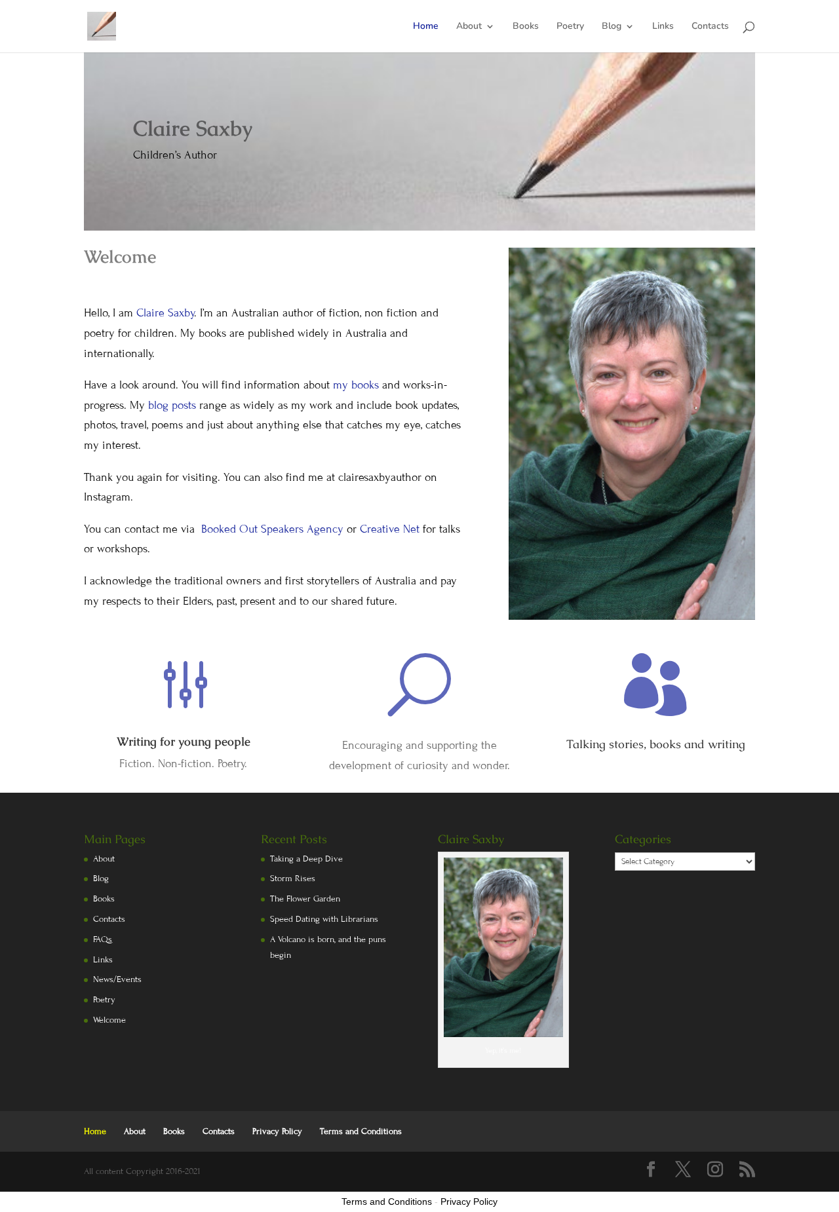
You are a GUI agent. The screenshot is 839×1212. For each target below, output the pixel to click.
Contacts (710, 27)
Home (426, 27)
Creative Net (390, 529)
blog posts (172, 405)
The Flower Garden (305, 899)
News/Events (117, 979)
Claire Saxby (165, 313)
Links (663, 27)
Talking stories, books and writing (655, 743)
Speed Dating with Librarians (324, 919)
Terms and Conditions (361, 1131)
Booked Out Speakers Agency (274, 529)
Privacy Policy (277, 1131)
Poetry (570, 27)
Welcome (109, 1020)
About (469, 27)
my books (356, 385)
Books (526, 27)
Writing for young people (183, 741)
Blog (611, 27)
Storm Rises (292, 878)
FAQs (102, 939)
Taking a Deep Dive (306, 859)
